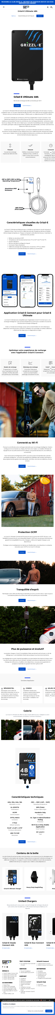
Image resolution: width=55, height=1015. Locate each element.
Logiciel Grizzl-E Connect (44, 963)
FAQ (22, 985)
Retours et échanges (26, 981)
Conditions (23, 978)
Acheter (40, 16)
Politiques (23, 980)
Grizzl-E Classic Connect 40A (10, 973)
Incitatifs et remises (26, 987)
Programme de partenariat (44, 978)
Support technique (25, 984)
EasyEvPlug (6, 985)
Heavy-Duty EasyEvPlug (9, 988)
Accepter (48, 1011)
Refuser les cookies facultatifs (35, 1011)
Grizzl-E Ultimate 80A (8, 979)
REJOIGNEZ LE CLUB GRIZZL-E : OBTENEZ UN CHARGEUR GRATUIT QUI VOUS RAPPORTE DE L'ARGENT (27, 2)
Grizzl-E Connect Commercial (45, 965)
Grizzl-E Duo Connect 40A (10, 974)
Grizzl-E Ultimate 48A (8, 977)
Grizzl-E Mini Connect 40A (10, 976)
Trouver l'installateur (26, 971)
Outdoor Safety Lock (8, 993)
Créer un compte (42, 985)
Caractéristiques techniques (26, 16)
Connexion (40, 984)
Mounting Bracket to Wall (9, 989)
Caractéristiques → (27, 105)
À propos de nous (42, 974)
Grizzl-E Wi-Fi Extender (9, 986)
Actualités (40, 971)
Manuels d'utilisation (26, 983)
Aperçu (13, 16)
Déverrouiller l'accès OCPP (27, 972)
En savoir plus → (6, 948)
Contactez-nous (42, 972)
